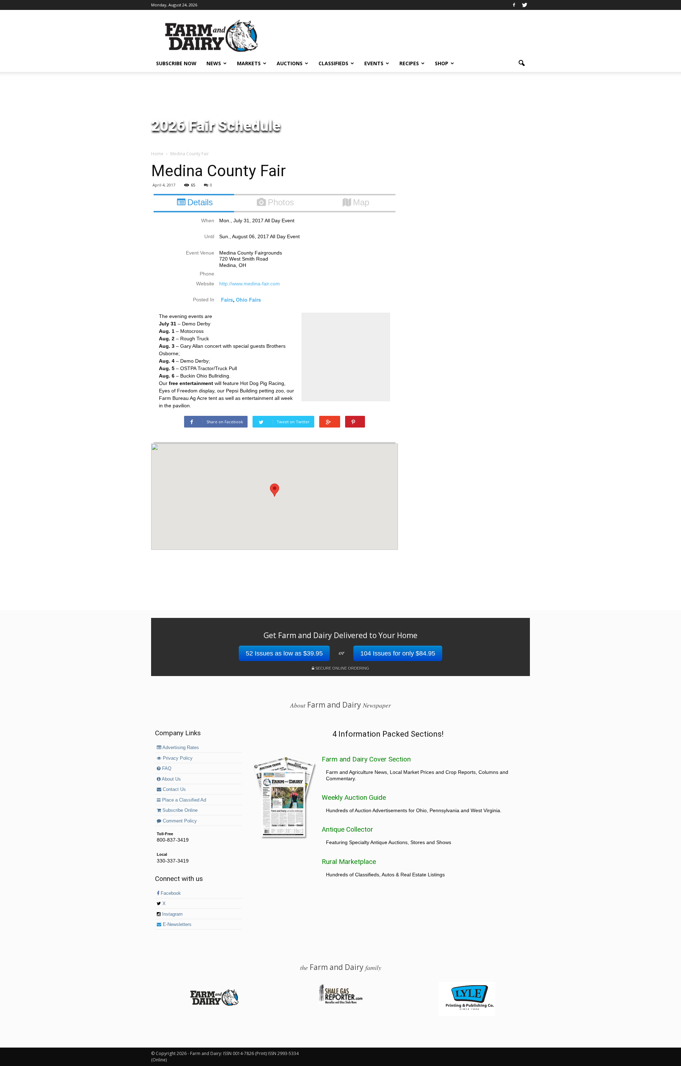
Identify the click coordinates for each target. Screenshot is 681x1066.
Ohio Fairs (248, 299)
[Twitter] (524, 5)
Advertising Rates (180, 747)
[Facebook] (514, 5)
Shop (441, 63)
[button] (521, 63)
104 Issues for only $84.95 (397, 653)
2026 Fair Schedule (216, 125)
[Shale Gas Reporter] (340, 1002)
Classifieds (333, 63)
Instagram (172, 914)
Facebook (170, 893)
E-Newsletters (176, 924)
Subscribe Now (176, 63)
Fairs (227, 299)
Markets (249, 63)
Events (373, 63)
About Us (171, 779)
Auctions (290, 63)
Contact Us (173, 789)
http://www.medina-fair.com (249, 283)
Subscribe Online (179, 810)
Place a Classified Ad (183, 800)
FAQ (166, 768)
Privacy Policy (177, 758)
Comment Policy (179, 821)
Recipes (409, 63)
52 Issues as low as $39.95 (284, 653)
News (213, 63)
